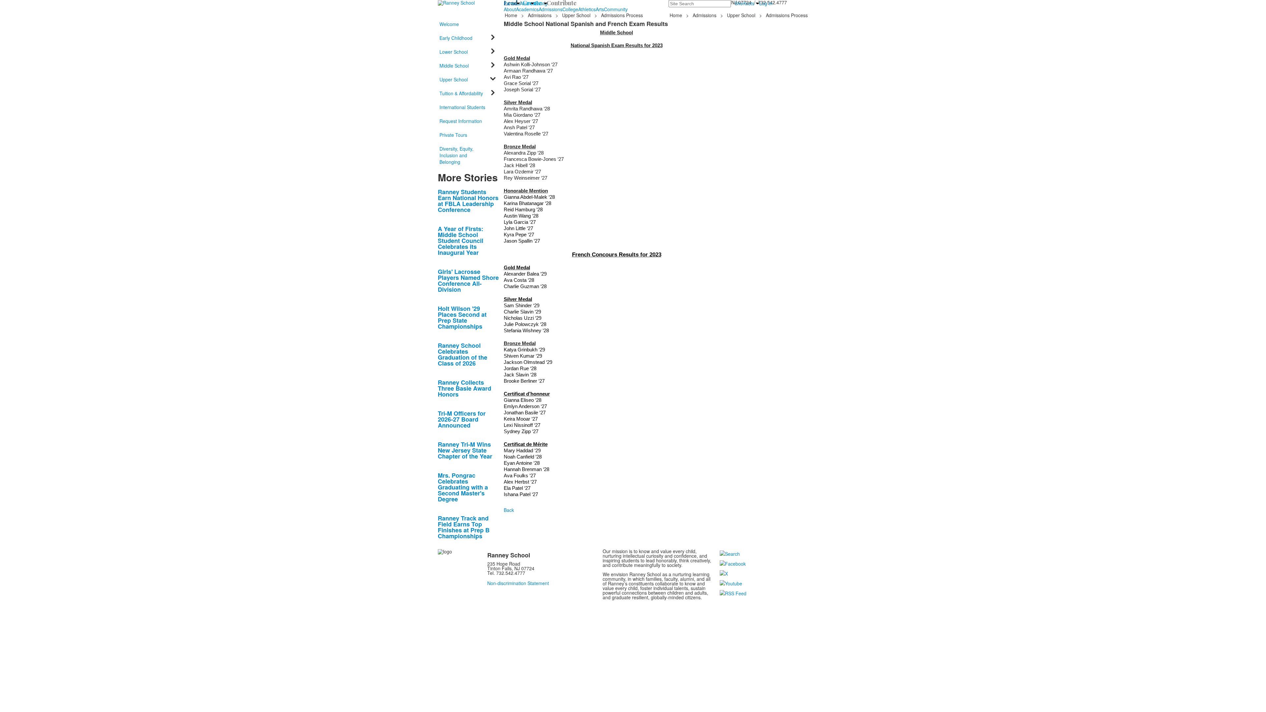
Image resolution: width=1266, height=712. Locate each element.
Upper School (576, 15)
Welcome (449, 24)
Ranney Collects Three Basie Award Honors (464, 388)
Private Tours (453, 135)
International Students (462, 107)
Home (512, 15)
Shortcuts (744, 3)
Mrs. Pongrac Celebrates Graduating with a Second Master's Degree (463, 487)
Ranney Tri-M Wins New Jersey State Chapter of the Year (465, 450)
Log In (765, 3)
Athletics (587, 9)
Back (509, 510)
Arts (600, 9)
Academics (527, 9)
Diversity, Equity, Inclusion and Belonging (456, 155)
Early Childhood (455, 38)
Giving (540, 3)
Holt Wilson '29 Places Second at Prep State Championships (462, 317)
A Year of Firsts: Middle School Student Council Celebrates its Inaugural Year (460, 240)
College (570, 9)
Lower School (453, 51)
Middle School (454, 65)
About (510, 9)
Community (616, 9)
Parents (512, 3)
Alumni (527, 3)
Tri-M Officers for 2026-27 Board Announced (462, 419)
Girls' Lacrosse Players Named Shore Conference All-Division (468, 280)
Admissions (550, 9)
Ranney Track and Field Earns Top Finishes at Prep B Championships (464, 527)
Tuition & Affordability (461, 93)
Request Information (460, 121)
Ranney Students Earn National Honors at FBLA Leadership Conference (468, 201)
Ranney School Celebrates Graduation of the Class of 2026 (462, 354)
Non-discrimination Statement (518, 583)
